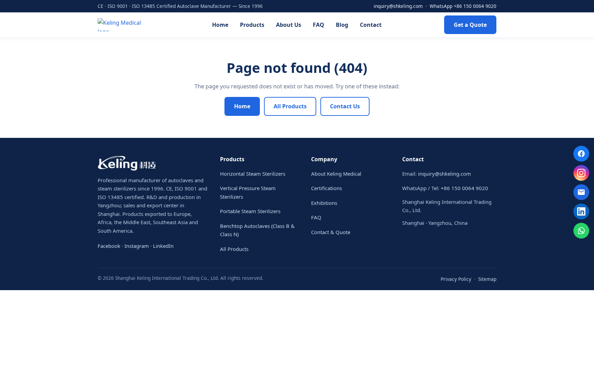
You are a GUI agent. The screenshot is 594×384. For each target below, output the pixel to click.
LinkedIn (163, 245)
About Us (288, 25)
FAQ (318, 25)
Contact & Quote (330, 232)
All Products (290, 106)
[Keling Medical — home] (123, 24)
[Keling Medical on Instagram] (581, 173)
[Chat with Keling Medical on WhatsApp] (581, 231)
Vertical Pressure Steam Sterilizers (248, 192)
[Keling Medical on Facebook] (581, 154)
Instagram (136, 245)
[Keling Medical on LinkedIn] (581, 211)
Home (220, 25)
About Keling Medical (336, 173)
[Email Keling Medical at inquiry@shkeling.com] (581, 192)
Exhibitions (324, 202)
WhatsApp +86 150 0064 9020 (463, 6)
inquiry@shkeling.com (398, 6)
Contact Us (345, 106)
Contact (371, 25)
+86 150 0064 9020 (464, 188)
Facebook (109, 245)
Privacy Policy (456, 279)
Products (252, 25)
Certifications (326, 188)
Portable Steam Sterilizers (250, 211)
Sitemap (487, 279)
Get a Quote (470, 25)
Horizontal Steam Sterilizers (252, 173)
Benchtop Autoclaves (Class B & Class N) (257, 230)
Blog (342, 25)
